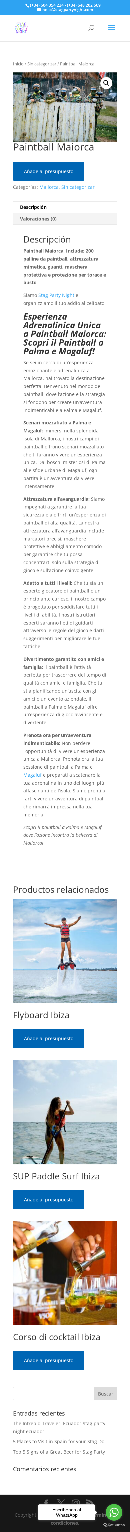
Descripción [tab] (33, 207)
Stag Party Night (56, 295)
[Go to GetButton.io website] (114, 1525)
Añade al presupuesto (48, 171)
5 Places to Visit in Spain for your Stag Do (58, 1441)
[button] (106, 83)
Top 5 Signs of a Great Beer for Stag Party (59, 1452)
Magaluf (32, 775)
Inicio (18, 64)
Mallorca (49, 187)
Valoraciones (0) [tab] (38, 219)
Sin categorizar (41, 64)
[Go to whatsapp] (114, 1512)
